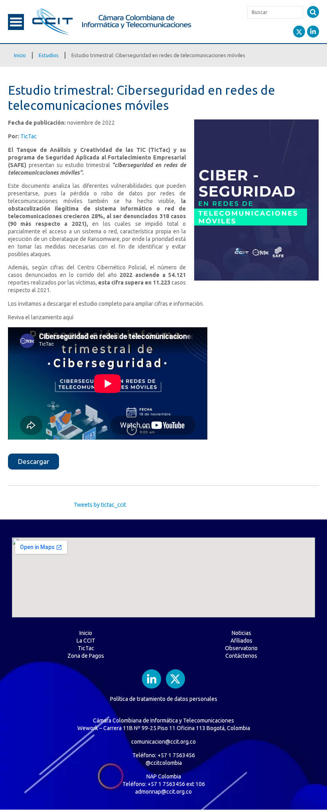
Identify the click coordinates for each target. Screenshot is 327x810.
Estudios (49, 55)
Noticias (241, 633)
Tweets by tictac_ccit (100, 505)
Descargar (33, 461)
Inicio (20, 55)
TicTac (28, 136)
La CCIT (86, 640)
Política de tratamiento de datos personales (163, 699)
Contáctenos (241, 656)
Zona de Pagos (85, 656)
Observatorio (241, 648)
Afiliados (241, 640)
